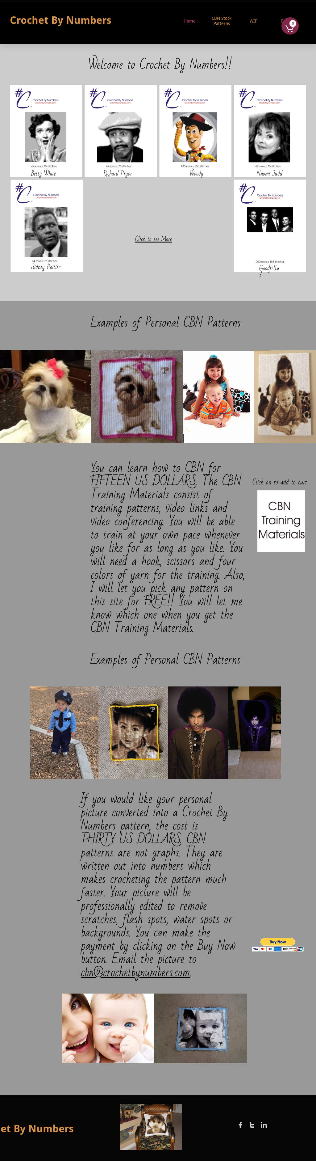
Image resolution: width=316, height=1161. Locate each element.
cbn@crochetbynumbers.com (135, 972)
